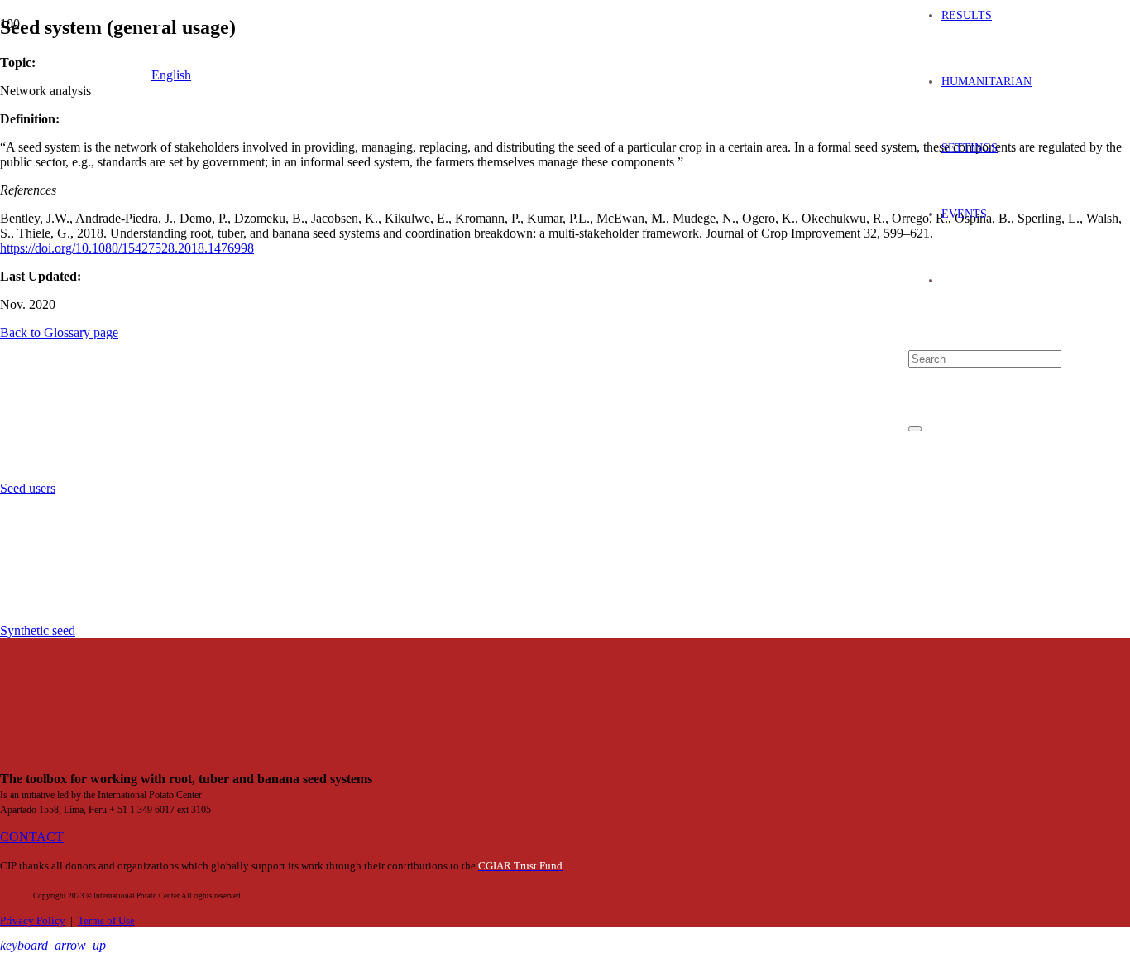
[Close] (915, 428)
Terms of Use (106, 921)
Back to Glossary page (59, 332)
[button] (53, 945)
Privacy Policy (32, 921)
